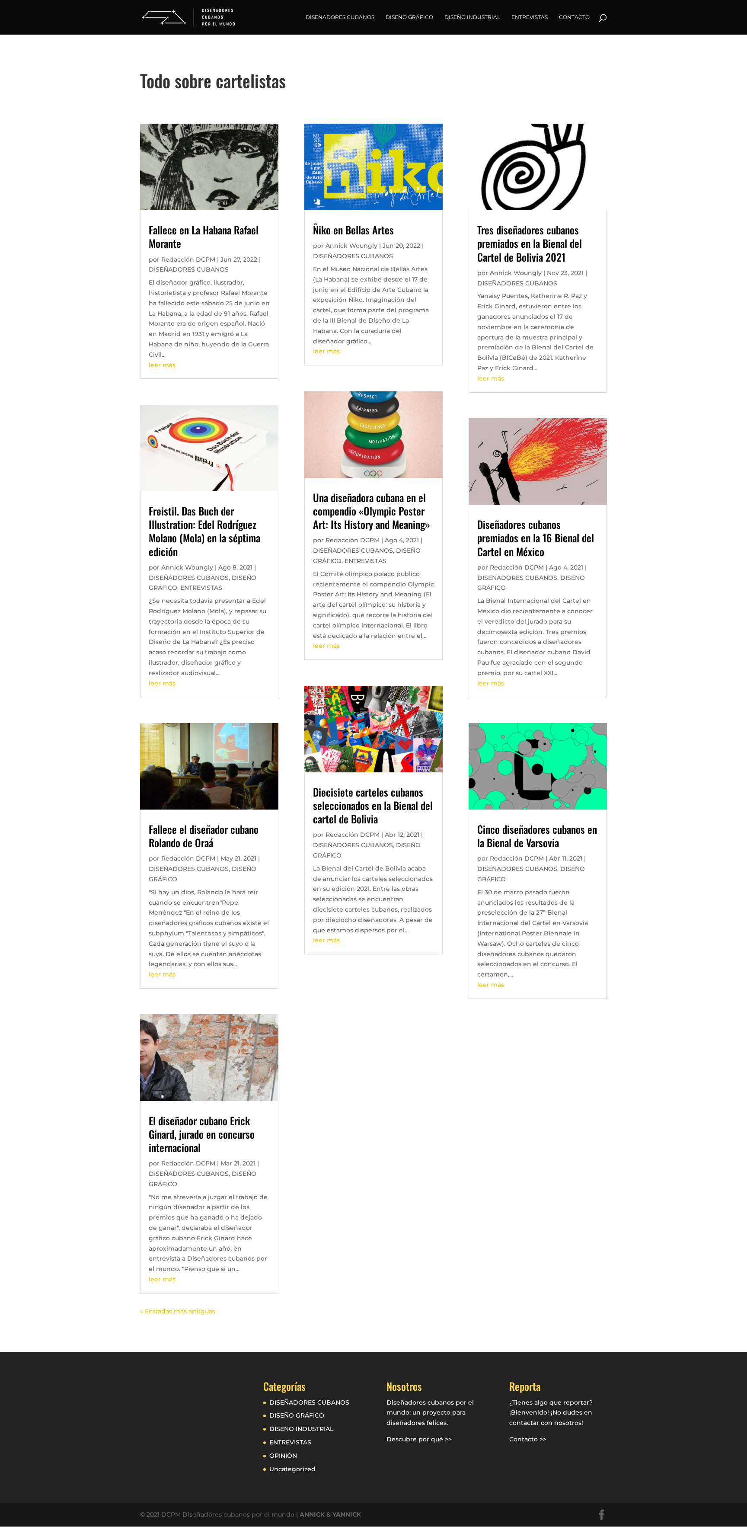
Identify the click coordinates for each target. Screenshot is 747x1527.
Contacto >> (527, 1439)
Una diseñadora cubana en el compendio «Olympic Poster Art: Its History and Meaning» (371, 511)
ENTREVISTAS (529, 17)
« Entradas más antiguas (177, 1311)
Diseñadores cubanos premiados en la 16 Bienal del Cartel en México (535, 537)
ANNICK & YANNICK (330, 1514)
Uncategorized (292, 1469)
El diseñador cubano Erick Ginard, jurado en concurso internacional (202, 1134)
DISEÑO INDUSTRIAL (472, 17)
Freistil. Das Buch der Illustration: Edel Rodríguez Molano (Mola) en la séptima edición (204, 531)
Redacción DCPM (188, 259)
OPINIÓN (283, 1456)
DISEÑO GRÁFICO (409, 17)
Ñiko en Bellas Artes (353, 229)
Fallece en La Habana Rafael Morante (204, 236)
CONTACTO (574, 17)
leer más (162, 365)
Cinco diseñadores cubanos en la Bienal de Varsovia (537, 835)
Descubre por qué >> (419, 1439)
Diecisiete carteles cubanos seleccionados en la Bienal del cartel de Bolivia (373, 805)
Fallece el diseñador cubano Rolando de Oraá (204, 835)
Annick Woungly (187, 567)
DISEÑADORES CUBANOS (340, 17)
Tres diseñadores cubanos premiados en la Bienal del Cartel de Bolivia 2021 (529, 243)
